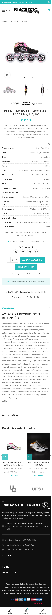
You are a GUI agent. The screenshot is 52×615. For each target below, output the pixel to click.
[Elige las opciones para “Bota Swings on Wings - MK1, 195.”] (29, 457)
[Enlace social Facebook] (24, 297)
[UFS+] (38, 489)
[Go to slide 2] (27, 77)
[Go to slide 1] (24, 77)
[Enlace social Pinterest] (31, 297)
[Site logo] (26, 10)
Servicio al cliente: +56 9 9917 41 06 (20, 540)
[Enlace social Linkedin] (34, 297)
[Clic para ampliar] (7, 75)
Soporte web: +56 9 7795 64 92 (19, 549)
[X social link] (27, 297)
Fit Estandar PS (25, 247)
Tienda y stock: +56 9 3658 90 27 (19, 545)
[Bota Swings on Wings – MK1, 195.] (38, 446)
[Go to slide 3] (30, 77)
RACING (42, 292)
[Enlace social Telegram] (38, 297)
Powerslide (18, 472)
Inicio (4, 21)
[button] (5, 53)
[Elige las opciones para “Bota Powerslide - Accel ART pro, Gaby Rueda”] (5, 457)
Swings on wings (38, 472)
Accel (6, 472)
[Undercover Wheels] (14, 489)
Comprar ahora (26, 267)
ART (11, 472)
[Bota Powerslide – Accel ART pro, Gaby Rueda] (13, 446)
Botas (6, 468)
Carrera (24, 21)
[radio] (15, 251)
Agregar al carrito (32, 260)
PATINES (14, 21)
